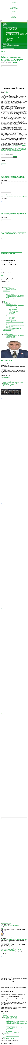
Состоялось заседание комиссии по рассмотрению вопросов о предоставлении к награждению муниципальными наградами (13, 252)
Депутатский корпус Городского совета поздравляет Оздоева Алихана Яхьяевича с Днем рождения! (13, 233)
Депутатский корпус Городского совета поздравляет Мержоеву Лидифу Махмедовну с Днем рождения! (13, 177)
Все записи (3, 163)
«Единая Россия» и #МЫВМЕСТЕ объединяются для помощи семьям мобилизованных (13, 146)
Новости (6, 92)
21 (10, 271)
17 (1, 271)
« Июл (2, 275)
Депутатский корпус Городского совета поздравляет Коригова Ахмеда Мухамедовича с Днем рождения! (13, 214)
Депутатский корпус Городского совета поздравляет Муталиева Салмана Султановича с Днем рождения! (14, 195)
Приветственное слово (6, 360)
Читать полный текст (5, 377)
